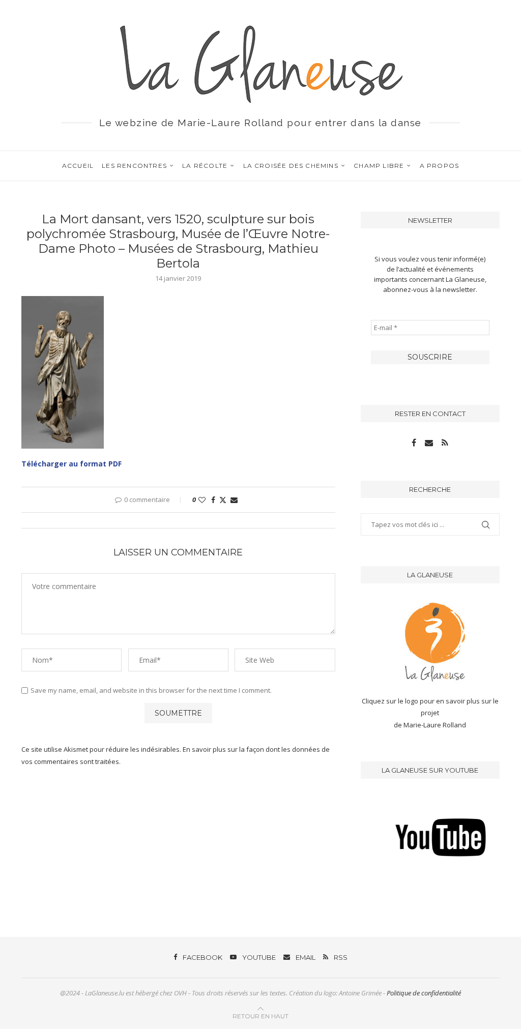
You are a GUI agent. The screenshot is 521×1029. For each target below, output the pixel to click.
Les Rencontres (134, 165)
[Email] (429, 443)
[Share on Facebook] (213, 500)
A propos (439, 165)
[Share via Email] (234, 500)
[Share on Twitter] (222, 500)
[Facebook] (414, 443)
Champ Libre (379, 165)
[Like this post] (202, 500)
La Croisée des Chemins (290, 165)
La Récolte (204, 165)
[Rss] (445, 443)
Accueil (78, 165)
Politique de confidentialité (424, 992)
